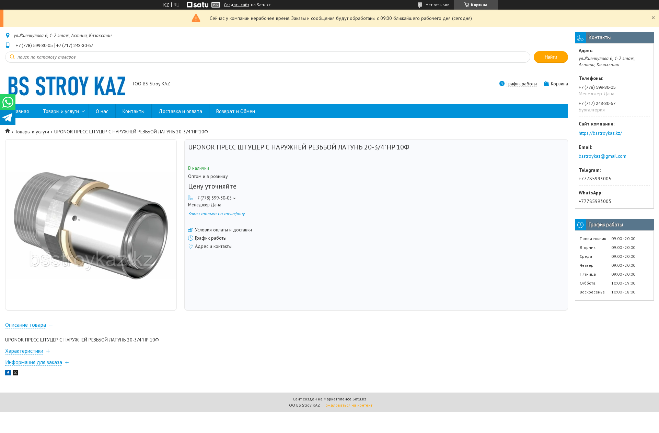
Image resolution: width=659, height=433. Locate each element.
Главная (20, 111)
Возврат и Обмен (235, 111)
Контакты (133, 111)
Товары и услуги (61, 111)
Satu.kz (359, 398)
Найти (551, 57)
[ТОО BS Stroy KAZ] (65, 84)
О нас (102, 111)
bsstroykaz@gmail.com (602, 156)
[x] (15, 374)
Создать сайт (236, 4)
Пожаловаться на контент (347, 405)
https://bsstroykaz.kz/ (600, 133)
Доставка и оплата (180, 111)
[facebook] (8, 374)
